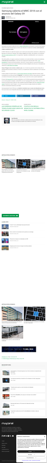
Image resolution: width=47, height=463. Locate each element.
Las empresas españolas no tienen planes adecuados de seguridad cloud (12, 108)
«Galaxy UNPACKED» (23, 46)
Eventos (11, 8)
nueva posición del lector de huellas (25, 73)
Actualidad (4, 8)
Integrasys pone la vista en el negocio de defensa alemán (21, 245)
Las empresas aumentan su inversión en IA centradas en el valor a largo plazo (25, 378)
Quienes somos (4, 443)
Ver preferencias (30, 457)
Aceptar (30, 451)
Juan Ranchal (14, 118)
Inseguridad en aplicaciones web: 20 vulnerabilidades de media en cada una (25, 411)
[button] (44, 436)
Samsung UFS (10, 79)
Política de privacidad (5, 451)
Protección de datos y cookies (26, 460)
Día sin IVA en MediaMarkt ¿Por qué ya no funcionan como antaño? (23, 394)
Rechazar (30, 454)
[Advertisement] (23, 141)
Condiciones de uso (5, 449)
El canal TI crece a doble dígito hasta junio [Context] (20, 224)
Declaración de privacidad (36, 460)
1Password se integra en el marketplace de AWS (19, 238)
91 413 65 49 (14, 356)
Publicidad (3, 445)
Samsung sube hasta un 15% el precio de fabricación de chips (22, 403)
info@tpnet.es (5, 356)
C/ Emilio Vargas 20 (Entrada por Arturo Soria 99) (13, 358)
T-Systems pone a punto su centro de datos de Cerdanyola (22, 387)
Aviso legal (3, 447)
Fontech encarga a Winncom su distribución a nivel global (34, 108)
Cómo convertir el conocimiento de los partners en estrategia (21, 231)
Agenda (7, 8)
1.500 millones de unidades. (12, 65)
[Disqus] (23, 192)
